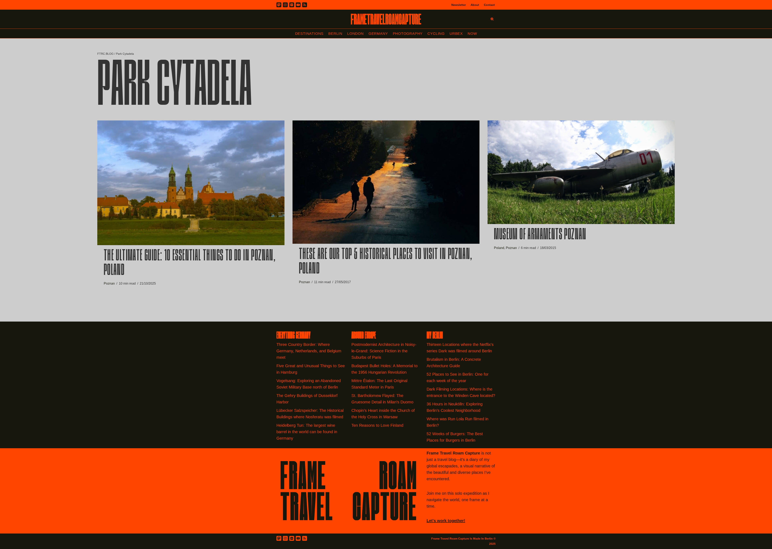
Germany (378, 34)
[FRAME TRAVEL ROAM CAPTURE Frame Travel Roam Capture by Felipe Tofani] (386, 19)
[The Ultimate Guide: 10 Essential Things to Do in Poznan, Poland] (190, 182)
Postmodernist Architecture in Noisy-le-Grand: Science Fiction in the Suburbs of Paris (383, 351)
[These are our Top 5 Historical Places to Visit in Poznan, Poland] (386, 182)
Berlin (335, 34)
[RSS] (304, 4)
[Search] (492, 19)
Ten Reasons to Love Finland (377, 425)
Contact (489, 4)
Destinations (309, 34)
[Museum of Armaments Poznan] (581, 172)
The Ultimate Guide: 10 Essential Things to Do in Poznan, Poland (190, 263)
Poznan (109, 283)
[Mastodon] (278, 4)
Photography (408, 34)
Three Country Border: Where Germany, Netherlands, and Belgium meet (308, 351)
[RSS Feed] (304, 538)
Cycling (436, 34)
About (475, 4)
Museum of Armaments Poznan (540, 235)
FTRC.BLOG (105, 53)
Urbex (456, 34)
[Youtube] (298, 4)
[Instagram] (285, 4)
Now (472, 34)
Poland (499, 248)
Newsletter (458, 4)
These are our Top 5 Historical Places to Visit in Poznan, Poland (385, 262)
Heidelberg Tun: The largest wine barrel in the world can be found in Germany (306, 431)
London (355, 34)
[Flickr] (291, 4)
